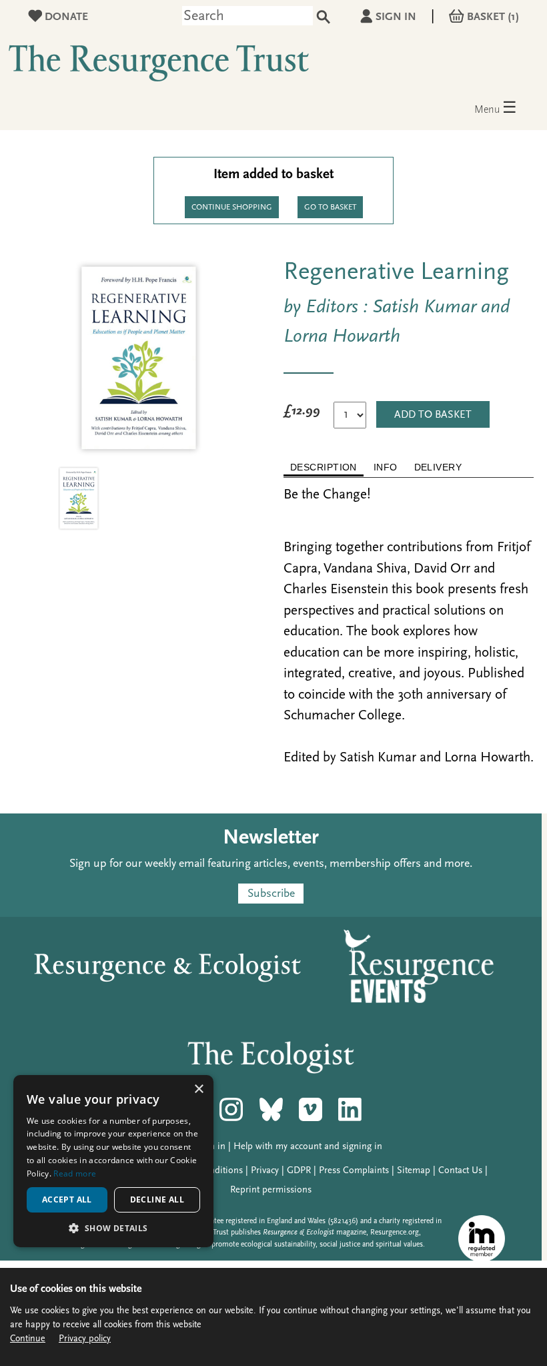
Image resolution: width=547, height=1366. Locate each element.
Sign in (396, 17)
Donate (65, 17)
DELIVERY (438, 467)
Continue (27, 1339)
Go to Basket (330, 208)
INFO (386, 467)
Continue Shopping (231, 208)
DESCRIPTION (323, 467)
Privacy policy (85, 1339)
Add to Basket (433, 415)
